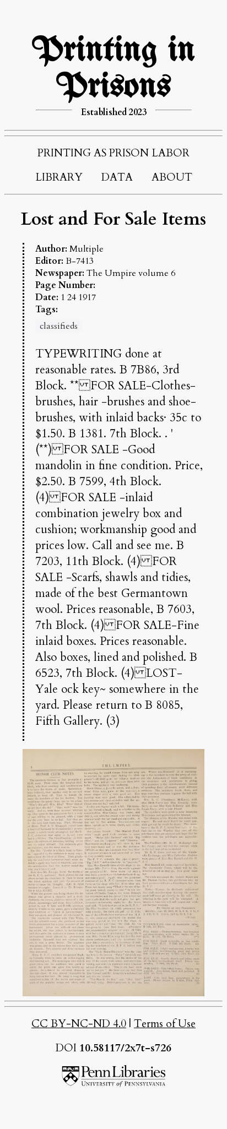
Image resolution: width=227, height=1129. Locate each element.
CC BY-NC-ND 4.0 (78, 1024)
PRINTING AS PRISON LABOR (113, 153)
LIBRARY (59, 177)
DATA (117, 177)
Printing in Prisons (113, 68)
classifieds (59, 326)
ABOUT (172, 177)
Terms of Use (165, 1024)
